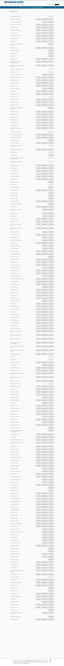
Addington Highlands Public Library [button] (15, 16)
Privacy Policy (35, 660)
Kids (15, 4)
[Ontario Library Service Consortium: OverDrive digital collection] (14, 2)
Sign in (57, 4)
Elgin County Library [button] (13, 206)
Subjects (5, 4)
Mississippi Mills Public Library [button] (15, 394)
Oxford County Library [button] (13, 446)
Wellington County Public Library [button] (15, 596)
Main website (45, 19)
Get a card (38, 19)
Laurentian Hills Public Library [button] (15, 328)
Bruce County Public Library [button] (14, 105)
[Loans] (53, 5)
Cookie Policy (27, 663)
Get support (51, 19)
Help (58, 1)
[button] (49, 5)
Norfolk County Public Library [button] (15, 416)
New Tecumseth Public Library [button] (15, 408)
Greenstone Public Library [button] (14, 256)
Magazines (22, 4)
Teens (18, 4)
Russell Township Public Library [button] (15, 498)
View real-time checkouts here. (38, 7)
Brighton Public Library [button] (14, 94)
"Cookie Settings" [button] (25, 662)
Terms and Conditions (28, 660)
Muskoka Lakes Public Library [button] (15, 400)
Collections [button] (10, 4)
